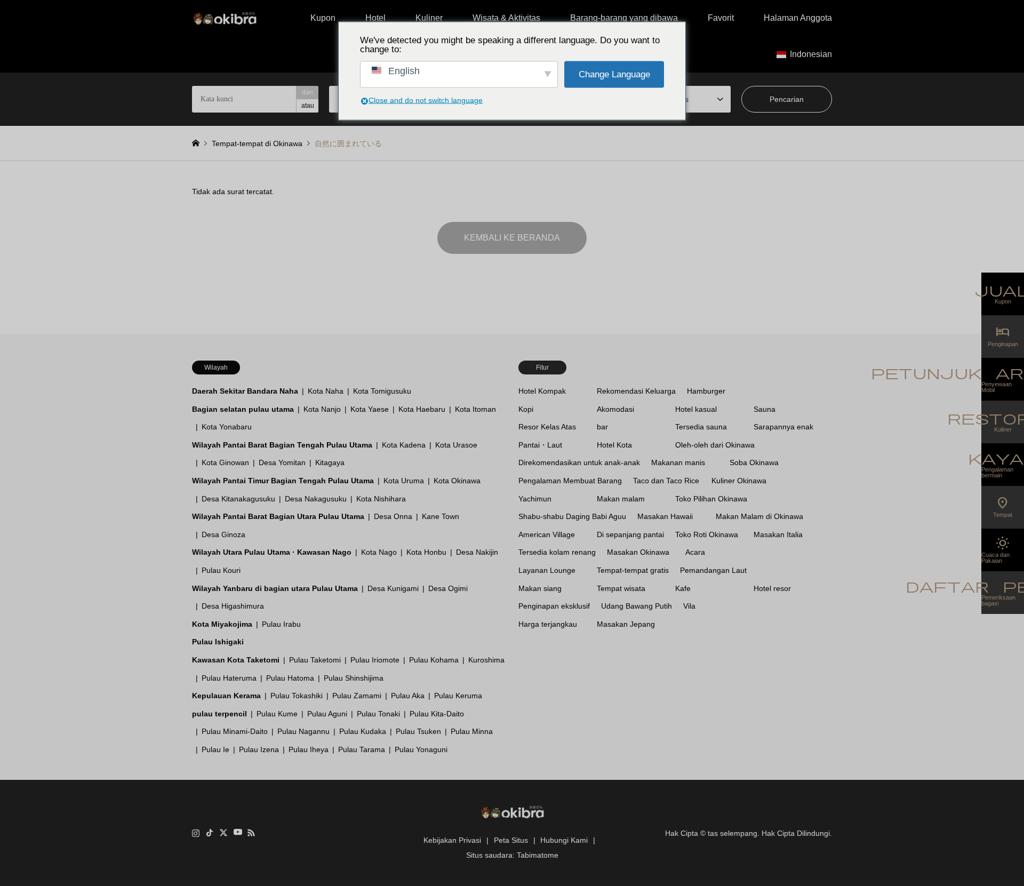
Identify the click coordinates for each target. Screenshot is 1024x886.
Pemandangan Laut (713, 570)
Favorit (721, 17)
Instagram (195, 832)
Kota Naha (325, 391)
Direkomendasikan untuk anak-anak (579, 462)
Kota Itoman (475, 409)
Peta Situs (511, 840)
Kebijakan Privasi (452, 840)
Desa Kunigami (393, 588)
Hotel (375, 17)
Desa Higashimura (233, 606)
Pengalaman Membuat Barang (570, 480)
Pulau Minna (472, 731)
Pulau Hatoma (290, 678)
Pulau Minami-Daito (235, 731)
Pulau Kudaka (362, 731)
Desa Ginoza (223, 534)
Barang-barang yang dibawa (624, 17)
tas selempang (732, 832)
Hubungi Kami (564, 840)
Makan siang (540, 588)
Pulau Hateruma (229, 678)
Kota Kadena (404, 445)
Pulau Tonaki (378, 713)
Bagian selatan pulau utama (243, 409)
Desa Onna (393, 516)
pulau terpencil (219, 713)
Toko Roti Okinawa (706, 534)
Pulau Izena (259, 749)
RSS (251, 832)
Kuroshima (486, 660)
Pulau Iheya (309, 749)
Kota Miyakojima (222, 624)
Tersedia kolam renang (557, 552)
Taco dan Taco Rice (666, 480)
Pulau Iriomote (374, 660)
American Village (546, 534)
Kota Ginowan (225, 462)
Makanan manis (678, 462)
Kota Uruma (403, 480)
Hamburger (706, 391)
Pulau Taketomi (315, 660)
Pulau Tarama (361, 749)
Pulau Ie (215, 749)
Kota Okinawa (457, 480)
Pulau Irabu (281, 624)
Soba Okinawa (754, 462)
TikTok (209, 832)
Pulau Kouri (221, 570)
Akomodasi (615, 409)
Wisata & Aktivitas (506, 17)
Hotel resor (772, 588)
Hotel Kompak (542, 391)
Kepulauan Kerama (226, 695)
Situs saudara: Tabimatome (512, 855)
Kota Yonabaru (227, 426)
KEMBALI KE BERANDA (512, 237)
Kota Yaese (369, 409)
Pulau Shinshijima (353, 678)
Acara (695, 552)
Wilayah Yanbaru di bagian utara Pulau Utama (275, 588)
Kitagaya (330, 462)
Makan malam (621, 498)
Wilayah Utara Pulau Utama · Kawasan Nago (271, 552)
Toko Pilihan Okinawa (711, 498)
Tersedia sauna (701, 426)
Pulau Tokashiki (296, 695)
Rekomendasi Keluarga (636, 391)
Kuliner (429, 17)
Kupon (322, 17)
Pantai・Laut (540, 445)
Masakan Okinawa (638, 552)
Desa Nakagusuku (316, 498)
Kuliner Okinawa (738, 480)
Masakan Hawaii (665, 516)
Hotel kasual (696, 409)
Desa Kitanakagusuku (238, 498)
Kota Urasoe (456, 445)
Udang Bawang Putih (636, 606)
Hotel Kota (614, 445)
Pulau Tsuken (418, 731)
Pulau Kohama (434, 660)
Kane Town (440, 516)
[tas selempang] (225, 18)
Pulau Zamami (356, 695)
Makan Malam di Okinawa (759, 516)
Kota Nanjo (322, 409)
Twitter (223, 832)
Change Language (614, 74)
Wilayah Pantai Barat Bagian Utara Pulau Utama (278, 516)
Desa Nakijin (477, 552)
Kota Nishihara (381, 498)
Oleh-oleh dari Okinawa (715, 445)
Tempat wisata (621, 588)
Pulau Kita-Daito (437, 713)
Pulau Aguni (327, 713)
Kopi (525, 409)
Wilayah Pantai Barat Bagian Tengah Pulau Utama (282, 445)
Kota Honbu (426, 552)
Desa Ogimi (448, 588)
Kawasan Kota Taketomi (235, 660)
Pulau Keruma (458, 695)
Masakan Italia (778, 534)
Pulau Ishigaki (218, 641)
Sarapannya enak (783, 426)
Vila (689, 606)
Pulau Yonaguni (421, 749)
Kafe (683, 588)
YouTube (237, 832)
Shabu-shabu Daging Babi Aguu (572, 516)
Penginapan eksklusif (554, 606)
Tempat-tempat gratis (633, 570)
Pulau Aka (408, 695)
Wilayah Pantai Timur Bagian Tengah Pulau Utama (283, 480)
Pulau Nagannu (303, 731)
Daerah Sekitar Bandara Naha (245, 391)
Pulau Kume (277, 713)
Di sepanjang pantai (630, 534)
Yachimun (534, 498)
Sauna (764, 409)
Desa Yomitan (282, 462)
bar (602, 426)
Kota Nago (379, 552)
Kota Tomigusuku (382, 391)
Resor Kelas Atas (547, 426)
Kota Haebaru (421, 409)
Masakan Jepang (626, 624)
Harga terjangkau (547, 624)
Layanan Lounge (546, 570)
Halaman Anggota (798, 17)
